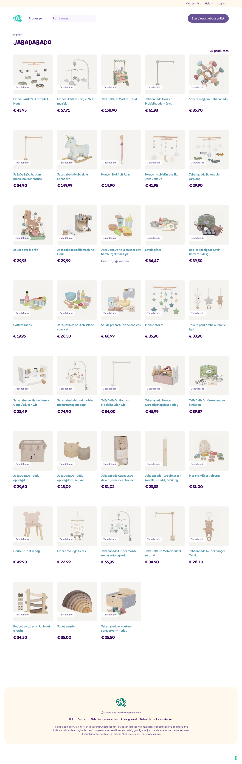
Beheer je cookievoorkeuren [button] (156, 719)
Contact (83, 719)
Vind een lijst (193, 3)
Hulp (71, 719)
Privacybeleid (129, 719)
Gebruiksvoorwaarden (104, 719)
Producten (36, 18)
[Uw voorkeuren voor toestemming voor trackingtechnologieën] (235, 757)
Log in (220, 3)
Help (207, 3)
